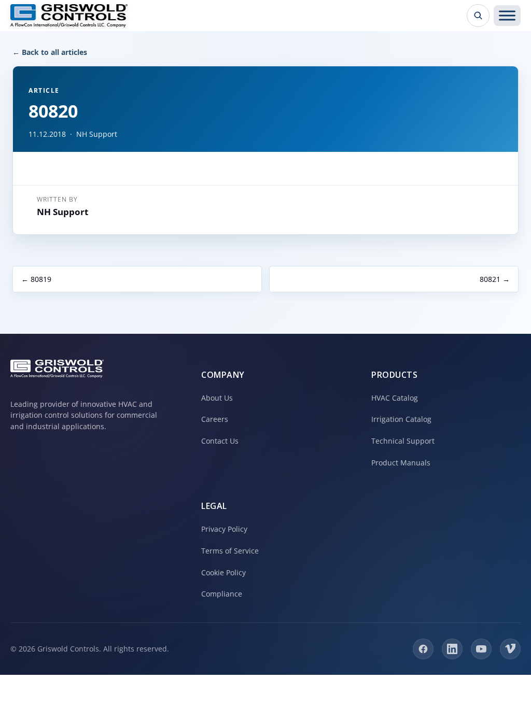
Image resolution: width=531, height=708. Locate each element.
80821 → (495, 279)
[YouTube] (481, 649)
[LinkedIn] (452, 649)
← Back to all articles (49, 52)
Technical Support (403, 441)
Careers (214, 419)
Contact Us (220, 441)
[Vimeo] (510, 649)
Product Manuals (400, 463)
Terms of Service (230, 551)
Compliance (221, 594)
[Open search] (478, 15)
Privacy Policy (224, 529)
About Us (217, 398)
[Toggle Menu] (507, 15)
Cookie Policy (223, 572)
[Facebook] (423, 649)
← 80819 (36, 279)
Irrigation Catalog (401, 419)
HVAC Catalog (394, 398)
